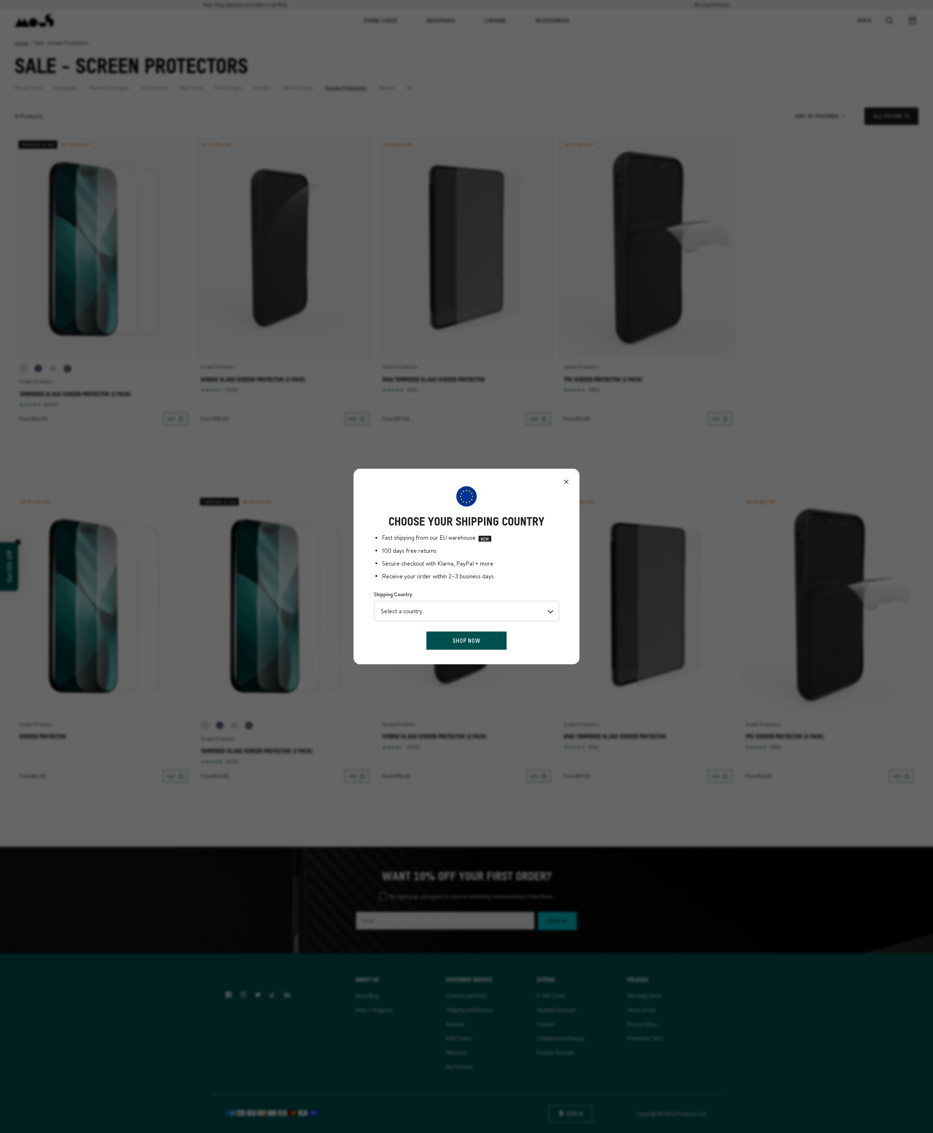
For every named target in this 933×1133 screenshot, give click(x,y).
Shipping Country (393, 594)
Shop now (466, 640)
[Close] (566, 481)
